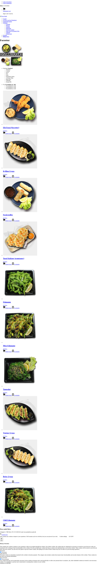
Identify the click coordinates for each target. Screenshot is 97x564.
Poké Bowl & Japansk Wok (12, 31)
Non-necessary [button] (3, 557)
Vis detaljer (16, 133)
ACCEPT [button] (71, 536)
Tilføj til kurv (8, 133)
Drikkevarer (9, 34)
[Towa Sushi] (3, 16)
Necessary (4, 552)
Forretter (8, 24)
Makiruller (8, 28)
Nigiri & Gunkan (10, 29)
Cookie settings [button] (63, 536)
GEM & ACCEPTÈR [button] (5, 563)
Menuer (8, 25)
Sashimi (8, 27)
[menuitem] (50, 19)
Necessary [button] (2, 550)
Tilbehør (8, 32)
